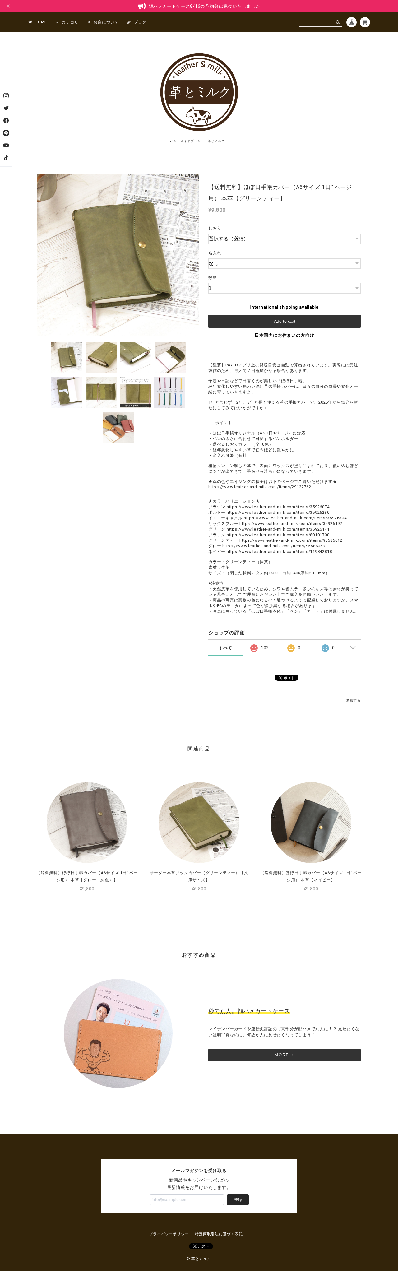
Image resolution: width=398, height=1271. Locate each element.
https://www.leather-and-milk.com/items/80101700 (278, 534)
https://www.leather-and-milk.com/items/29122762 (259, 487)
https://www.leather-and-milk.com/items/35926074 (278, 506)
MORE (282, 1055)
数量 (212, 277)
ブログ (140, 22)
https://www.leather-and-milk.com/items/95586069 (273, 546)
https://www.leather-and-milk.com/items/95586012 (290, 540)
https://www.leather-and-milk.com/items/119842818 (279, 551)
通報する (353, 700)
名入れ (214, 253)
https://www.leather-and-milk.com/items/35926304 (295, 518)
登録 (238, 1199)
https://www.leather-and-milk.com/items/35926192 (290, 523)
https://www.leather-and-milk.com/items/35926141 (278, 529)
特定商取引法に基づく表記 (219, 1234)
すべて (225, 647)
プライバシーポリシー (169, 1234)
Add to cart (284, 321)
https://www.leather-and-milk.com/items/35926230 (278, 512)
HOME (41, 22)
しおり (214, 228)
